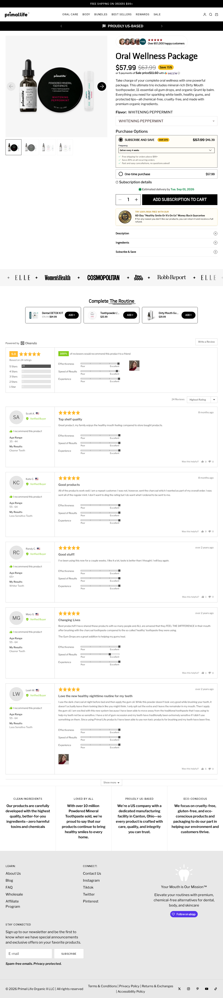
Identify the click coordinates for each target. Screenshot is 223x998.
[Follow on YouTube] (206, 989)
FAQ (9, 887)
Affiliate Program (13, 904)
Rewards (142, 14)
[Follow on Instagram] (188, 989)
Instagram (91, 880)
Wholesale (14, 894)
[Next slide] (101, 86)
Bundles (100, 14)
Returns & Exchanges (157, 986)
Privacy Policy (129, 986)
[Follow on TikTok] (215, 989)
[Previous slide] (11, 86)
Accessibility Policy (131, 991)
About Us (13, 873)
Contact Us (92, 873)
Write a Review (206, 341)
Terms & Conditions (102, 986)
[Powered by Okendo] (21, 343)
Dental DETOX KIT (52, 313)
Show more (109, 782)
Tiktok (88, 887)
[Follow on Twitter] (179, 989)
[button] (166, 73)
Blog (9, 880)
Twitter (89, 894)
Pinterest (90, 901)
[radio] (166, 151)
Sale (157, 14)
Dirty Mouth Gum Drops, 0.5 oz (169, 313)
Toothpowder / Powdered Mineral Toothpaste (110, 313)
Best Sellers (122, 14)
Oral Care (70, 14)
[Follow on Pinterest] (197, 989)
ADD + (72, 315)
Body (86, 14)
